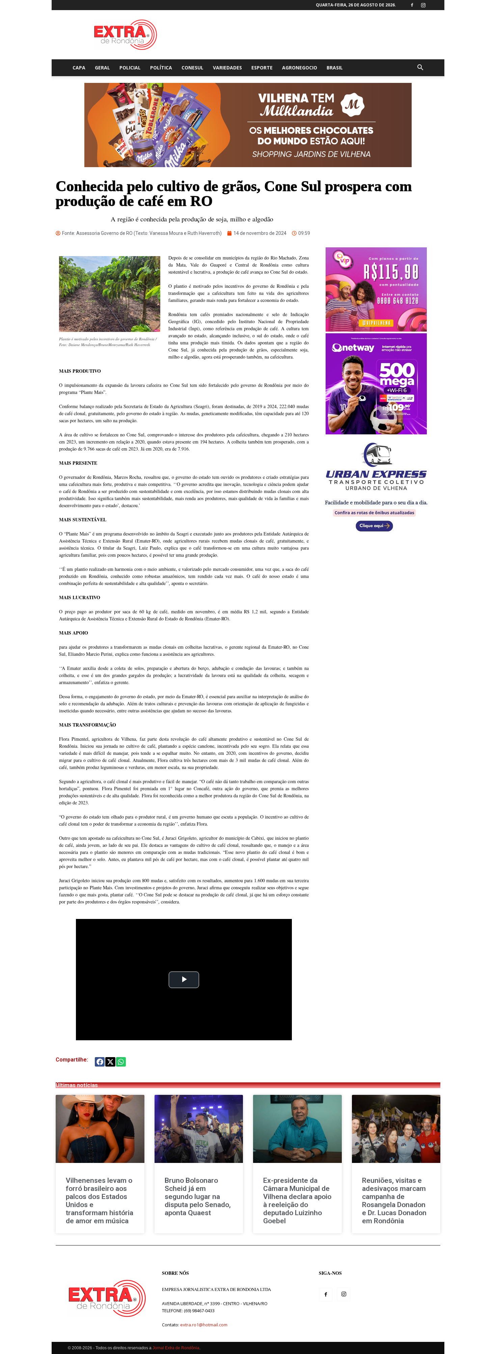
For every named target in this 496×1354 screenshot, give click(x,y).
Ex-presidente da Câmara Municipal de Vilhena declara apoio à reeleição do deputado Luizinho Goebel (297, 1200)
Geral (102, 67)
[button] (420, 68)
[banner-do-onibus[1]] (376, 535)
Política (161, 67)
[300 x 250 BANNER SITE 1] (376, 330)
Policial (130, 67)
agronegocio (299, 67)
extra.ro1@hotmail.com (203, 1325)
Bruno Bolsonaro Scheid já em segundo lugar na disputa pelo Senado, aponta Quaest (198, 1196)
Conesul (192, 67)
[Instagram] (423, 5)
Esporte (262, 67)
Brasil (335, 67)
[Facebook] (412, 5)
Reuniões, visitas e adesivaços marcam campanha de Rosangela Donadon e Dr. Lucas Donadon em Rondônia (394, 1200)
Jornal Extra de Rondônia (176, 1348)
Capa (79, 67)
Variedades (227, 67)
